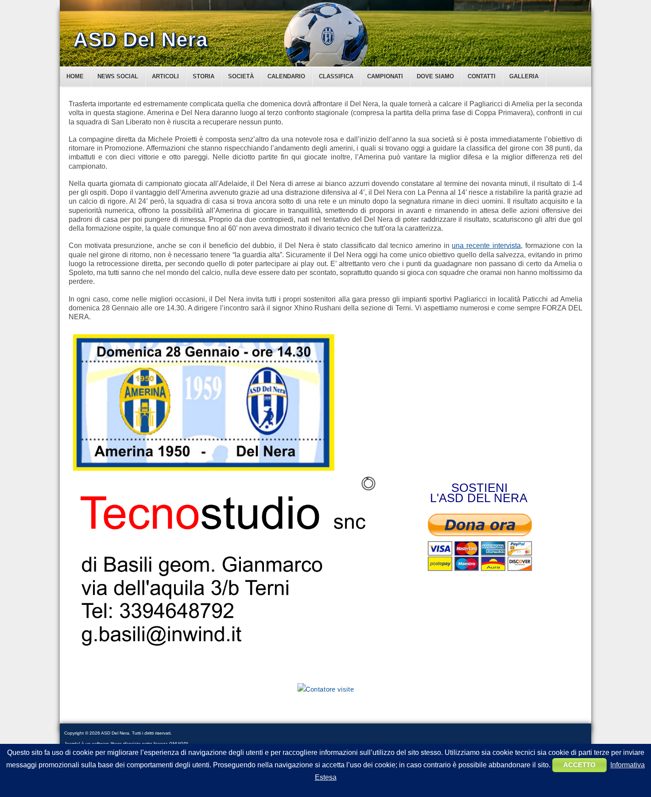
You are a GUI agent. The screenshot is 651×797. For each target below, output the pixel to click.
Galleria (524, 76)
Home (75, 76)
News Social (117, 76)
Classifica (336, 76)
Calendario (286, 76)
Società (241, 76)
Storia (203, 76)
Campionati (385, 76)
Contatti (482, 76)
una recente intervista (486, 245)
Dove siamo (435, 76)
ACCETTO (579, 765)
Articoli (165, 76)
